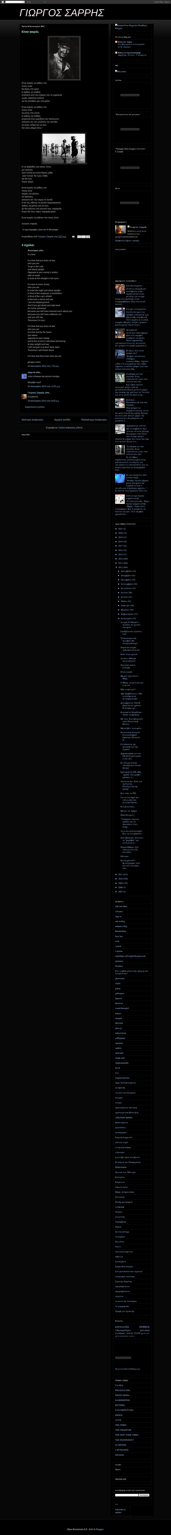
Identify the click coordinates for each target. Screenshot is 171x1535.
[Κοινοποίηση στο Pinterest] (88, 236)
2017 (120, 545)
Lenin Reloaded (122, 1008)
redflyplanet (120, 1038)
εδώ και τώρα (121, 1142)
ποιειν (118, 1246)
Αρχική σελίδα (62, 419)
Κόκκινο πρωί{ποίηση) (129, 52)
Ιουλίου (125, 592)
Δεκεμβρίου (127, 571)
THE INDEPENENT (124, 1439)
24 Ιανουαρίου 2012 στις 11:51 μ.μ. (44, 386)
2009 (120, 883)
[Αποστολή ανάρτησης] (73, 236)
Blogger (99, 1529)
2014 (120, 558)
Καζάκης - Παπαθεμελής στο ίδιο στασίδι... (136, 402)
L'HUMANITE (122, 1449)
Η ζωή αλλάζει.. (128, 806)
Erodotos (119, 966)
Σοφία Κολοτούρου (124, 1266)
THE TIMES (120, 1424)
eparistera (119, 961)
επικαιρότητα (123, 1330)
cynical (118, 946)
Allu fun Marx (121, 906)
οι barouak (119, 1206)
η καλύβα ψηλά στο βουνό (127, 1157)
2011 (120, 874)
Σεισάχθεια (120, 1261)
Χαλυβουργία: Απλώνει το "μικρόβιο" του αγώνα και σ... (132, 840)
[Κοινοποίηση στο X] (83, 236)
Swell (117, 1067)
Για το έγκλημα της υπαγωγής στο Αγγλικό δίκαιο (130, 800)
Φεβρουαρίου (127, 614)
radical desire (120, 1033)
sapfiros (118, 1048)
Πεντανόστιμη (122, 1231)
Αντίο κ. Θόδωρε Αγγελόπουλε (128, 659)
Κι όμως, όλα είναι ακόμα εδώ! (135, 351)
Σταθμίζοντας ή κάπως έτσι (131, 632)
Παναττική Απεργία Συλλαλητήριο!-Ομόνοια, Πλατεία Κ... (130, 736)
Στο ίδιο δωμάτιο (134, 285)
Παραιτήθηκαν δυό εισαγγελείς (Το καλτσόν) (129, 849)
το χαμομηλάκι (122, 1306)
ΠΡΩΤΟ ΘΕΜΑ (122, 1395)
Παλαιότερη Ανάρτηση (94, 419)
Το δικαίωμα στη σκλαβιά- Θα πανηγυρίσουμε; (129, 641)
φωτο (143, 1333)
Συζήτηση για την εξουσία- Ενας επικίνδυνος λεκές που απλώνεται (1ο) (137, 377)
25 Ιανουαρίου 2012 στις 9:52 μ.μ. (43, 401)
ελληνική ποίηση (123, 1147)
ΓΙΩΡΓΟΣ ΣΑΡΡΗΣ (62, 12)
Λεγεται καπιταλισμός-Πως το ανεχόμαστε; (132, 832)
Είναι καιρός (127, 671)
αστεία (129, 1333)
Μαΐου (124, 601)
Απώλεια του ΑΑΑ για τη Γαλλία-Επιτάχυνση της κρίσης (131, 785)
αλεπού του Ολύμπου (125, 1092)
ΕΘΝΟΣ (119, 1415)
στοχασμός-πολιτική (124, 1276)
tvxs (117, 1072)
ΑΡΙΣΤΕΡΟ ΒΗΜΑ (124, 1117)
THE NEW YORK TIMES (127, 1434)
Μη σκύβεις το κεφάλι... (132, 728)
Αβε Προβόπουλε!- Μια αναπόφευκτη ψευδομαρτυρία (131, 696)
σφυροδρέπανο (122, 1286)
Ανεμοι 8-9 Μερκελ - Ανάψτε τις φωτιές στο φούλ (131, 625)
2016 (120, 550)
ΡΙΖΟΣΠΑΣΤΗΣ (122, 1390)
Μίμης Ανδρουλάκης (124, 1191)
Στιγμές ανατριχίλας (136, 309)
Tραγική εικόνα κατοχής (128, 666)
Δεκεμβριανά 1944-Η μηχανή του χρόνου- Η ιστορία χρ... (131, 705)
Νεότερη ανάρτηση (32, 419)
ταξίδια (132, 1336)
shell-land (119, 1052)
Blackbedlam (120, 931)
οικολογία (124, 1336)
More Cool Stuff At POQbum (125, 1369)
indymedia (119, 1454)
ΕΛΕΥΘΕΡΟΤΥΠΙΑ (124, 1410)
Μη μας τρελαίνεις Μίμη (129, 677)
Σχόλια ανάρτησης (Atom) (70, 428)
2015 (120, 554)
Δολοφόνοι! (131, 329)
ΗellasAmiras (121, 1167)
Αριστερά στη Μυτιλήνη (126, 1112)
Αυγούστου (126, 588)
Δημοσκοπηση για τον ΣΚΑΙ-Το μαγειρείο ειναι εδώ (131, 756)
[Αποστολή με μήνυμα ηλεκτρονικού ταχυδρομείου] (78, 236)
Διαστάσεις (120, 1127)
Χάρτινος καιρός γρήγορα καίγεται (130, 648)
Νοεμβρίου (126, 575)
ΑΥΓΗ (118, 1420)
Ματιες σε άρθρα (129, 810)
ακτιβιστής (120, 1087)
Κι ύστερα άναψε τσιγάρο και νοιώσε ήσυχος (131, 765)
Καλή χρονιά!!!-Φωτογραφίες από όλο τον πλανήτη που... (130, 864)
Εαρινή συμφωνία (123, 1137)
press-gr (118, 1028)
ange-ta (31, 372)
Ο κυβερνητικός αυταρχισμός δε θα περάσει (131, 45)
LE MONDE (120, 1444)
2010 (120, 878)
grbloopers (119, 993)
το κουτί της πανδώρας (126, 1301)
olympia (118, 1018)
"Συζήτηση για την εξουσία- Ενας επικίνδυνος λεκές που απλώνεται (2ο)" (137, 450)
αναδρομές (120, 1333)
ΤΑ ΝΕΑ (119, 1385)
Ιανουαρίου (126, 618)
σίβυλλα (119, 1256)
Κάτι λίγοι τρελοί (129, 654)
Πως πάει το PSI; (128, 793)
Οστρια (118, 1211)
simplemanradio (122, 1062)
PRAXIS (119, 1023)
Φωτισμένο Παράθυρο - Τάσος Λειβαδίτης (132, 713)
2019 (120, 537)
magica (118, 1013)
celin (117, 941)
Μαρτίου (125, 609)
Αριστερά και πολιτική (126, 1107)
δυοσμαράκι (121, 1132)
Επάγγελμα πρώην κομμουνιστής (135, 497)
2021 (120, 528)
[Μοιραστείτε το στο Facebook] (86, 236)
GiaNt (117, 983)
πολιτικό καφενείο (124, 1251)
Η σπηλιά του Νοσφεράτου (128, 1162)
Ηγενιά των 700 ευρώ (125, 1172)
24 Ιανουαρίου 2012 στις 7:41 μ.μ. (43, 366)
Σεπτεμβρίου (127, 583)
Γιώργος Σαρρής (36, 393)
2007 (120, 891)
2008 (120, 887)
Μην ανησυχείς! (128, 689)
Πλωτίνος (119, 1241)
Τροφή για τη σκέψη (124, 1311)
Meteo (118, 1469)
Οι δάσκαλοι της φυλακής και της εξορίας (129, 747)
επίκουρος (120, 1152)
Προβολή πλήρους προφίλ (127, 240)
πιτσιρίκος (120, 1236)
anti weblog (120, 921)
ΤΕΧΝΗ (137, 1333)
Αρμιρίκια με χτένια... (136, 425)
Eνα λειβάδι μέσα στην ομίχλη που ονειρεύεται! (131, 972)
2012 (120, 567)
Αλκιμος (119, 1097)
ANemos (119, 911)
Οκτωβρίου (126, 579)
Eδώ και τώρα (125, 41)
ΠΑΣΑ (118, 1226)
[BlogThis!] (81, 236)
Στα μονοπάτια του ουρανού (128, 1271)
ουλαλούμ (120, 1216)
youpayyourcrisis (122, 1077)
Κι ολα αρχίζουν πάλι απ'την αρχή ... (136, 476)
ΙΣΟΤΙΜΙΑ (120, 1405)
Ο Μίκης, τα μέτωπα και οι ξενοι (132, 684)
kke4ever (119, 1003)
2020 (120, 532)
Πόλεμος (125, 856)
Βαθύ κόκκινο (121, 1122)
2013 (120, 563)
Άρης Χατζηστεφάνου (125, 1082)
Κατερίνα (120, 1177)
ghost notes (120, 978)
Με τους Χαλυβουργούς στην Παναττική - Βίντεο (132, 721)
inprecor (118, 998)
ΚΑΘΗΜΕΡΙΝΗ (122, 1400)
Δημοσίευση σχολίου (35, 407)
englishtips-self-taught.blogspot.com (130, 956)
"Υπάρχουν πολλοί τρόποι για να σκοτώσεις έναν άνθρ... (130, 823)
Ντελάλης (120, 1197)
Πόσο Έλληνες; (128, 815)
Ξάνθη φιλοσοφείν (124, 1201)
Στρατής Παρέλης (123, 1281)
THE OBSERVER (123, 1429)
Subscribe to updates (120, 1511)
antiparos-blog (121, 926)
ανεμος (118, 1102)
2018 (120, 541)
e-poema (118, 951)
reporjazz (119, 1043)
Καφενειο (120, 1182)
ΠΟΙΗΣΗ (144, 1326)
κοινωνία (122, 1326)
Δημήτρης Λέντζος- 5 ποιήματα (132, 55)
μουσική (144, 1330)
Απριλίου (125, 605)
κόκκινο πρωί (121, 1187)
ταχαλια (119, 1296)
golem (117, 988)
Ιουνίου (125, 596)
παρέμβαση (120, 1221)
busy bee (119, 936)
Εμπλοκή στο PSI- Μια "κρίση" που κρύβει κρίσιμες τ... (131, 774)
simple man (120, 1057)
